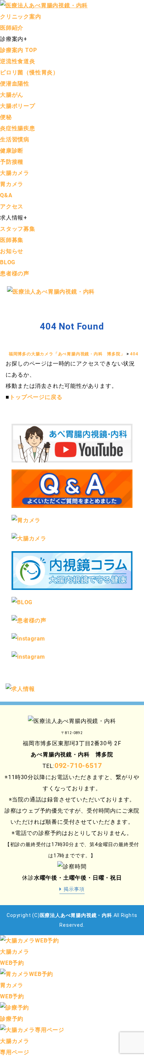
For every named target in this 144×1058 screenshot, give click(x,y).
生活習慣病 (14, 139)
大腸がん (11, 94)
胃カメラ (11, 184)
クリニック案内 (20, 16)
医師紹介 (11, 27)
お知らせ (11, 251)
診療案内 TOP (18, 50)
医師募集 (11, 240)
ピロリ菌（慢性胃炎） (29, 72)
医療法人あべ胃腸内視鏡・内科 (76, 915)
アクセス (11, 206)
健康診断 (11, 150)
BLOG (7, 262)
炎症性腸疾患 (17, 128)
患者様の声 (14, 273)
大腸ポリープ (17, 106)
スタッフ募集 (17, 228)
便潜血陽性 (14, 83)
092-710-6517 (78, 765)
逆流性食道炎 (17, 61)
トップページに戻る (35, 397)
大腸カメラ (14, 173)
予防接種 (11, 161)
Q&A (6, 195)
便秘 (6, 117)
